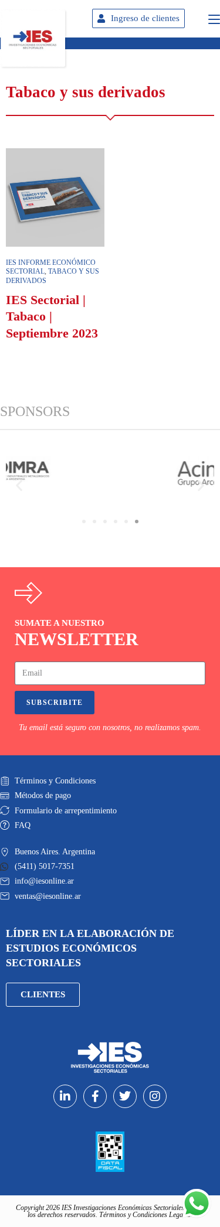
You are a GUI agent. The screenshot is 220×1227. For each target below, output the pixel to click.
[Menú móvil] (214, 17)
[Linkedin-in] (65, 1096)
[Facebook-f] (95, 1096)
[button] (19, 485)
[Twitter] (125, 1096)
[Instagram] (155, 1096)
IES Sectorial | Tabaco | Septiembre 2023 (52, 316)
